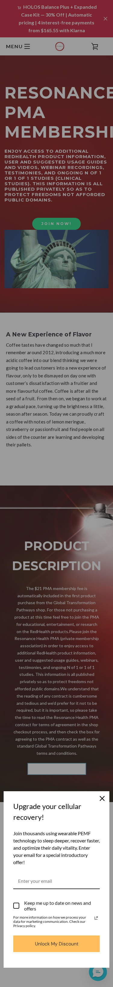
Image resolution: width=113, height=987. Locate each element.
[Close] (102, 798)
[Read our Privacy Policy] (96, 918)
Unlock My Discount (56, 944)
